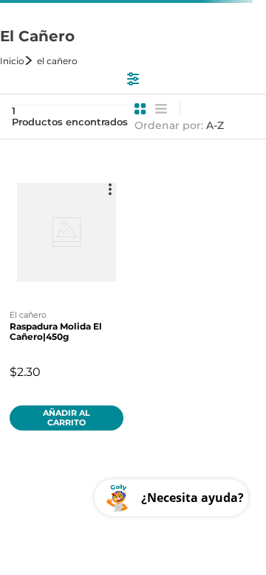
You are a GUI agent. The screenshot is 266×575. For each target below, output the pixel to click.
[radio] (140, 109)
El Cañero (57, 60)
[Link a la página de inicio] (17, 60)
